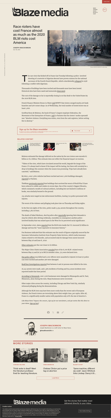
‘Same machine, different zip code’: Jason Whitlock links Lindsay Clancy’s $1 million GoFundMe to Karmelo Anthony (84, 371)
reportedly (62, 215)
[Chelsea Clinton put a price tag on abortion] (55, 355)
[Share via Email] (58, 312)
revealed (51, 250)
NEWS (94, 8)
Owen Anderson (48, 364)
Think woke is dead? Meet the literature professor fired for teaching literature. (25, 371)
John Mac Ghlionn (19, 364)
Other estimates (27, 245)
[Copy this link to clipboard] (62, 312)
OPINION (95, 9)
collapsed (77, 81)
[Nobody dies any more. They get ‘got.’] (49, 146)
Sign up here (34, 303)
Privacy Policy (34, 131)
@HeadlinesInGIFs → (46, 330)
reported (25, 179)
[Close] (108, 411)
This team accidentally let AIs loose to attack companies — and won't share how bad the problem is (35, 144)
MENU (104, 9)
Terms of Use (41, 131)
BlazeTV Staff (78, 364)
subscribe (106, 1)
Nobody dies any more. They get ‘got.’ (61, 144)
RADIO (94, 11)
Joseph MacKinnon (22, 48)
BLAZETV (95, 12)
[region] (55, 411)
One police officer (28, 257)
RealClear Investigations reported (34, 264)
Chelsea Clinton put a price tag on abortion (55, 370)
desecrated (61, 91)
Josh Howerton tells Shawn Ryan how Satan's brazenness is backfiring (88, 144)
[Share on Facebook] (48, 312)
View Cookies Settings (85, 410)
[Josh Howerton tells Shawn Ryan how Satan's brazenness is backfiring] (75, 146)
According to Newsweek (30, 276)
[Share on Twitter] (53, 312)
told (53, 103)
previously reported (36, 183)
